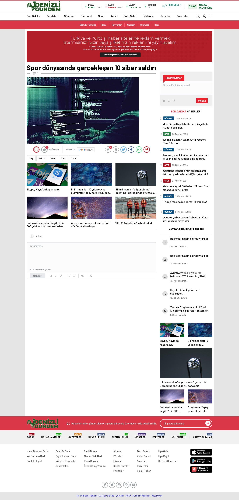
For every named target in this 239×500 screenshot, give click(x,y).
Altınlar (117, 451)
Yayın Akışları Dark (65, 456)
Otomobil (144, 24)
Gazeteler (182, 16)
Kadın (113, 16)
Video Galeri (143, 456)
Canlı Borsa (90, 451)
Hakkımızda (83, 495)
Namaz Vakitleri (51, 436)
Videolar (149, 16)
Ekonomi (86, 16)
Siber (53, 158)
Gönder (37, 275)
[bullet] (74, 276)
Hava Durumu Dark (37, 451)
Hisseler (140, 436)
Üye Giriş (163, 451)
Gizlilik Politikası (106, 495)
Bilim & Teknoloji (88, 24)
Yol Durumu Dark (36, 456)
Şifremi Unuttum (167, 461)
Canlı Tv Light (34, 461)
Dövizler (117, 456)
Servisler (52, 16)
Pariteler (158, 436)
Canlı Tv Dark (62, 451)
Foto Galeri (130, 16)
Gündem (69, 16)
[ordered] (69, 276)
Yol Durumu (179, 436)
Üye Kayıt (163, 456)
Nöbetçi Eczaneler (65, 461)
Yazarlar (165, 16)
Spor (101, 16)
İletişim (93, 495)
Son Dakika (33, 16)
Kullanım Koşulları (141, 495)
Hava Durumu (96, 436)
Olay (31, 158)
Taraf (74, 158)
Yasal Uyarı (157, 495)
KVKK (128, 495)
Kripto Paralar (202, 436)
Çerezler (120, 495)
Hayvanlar (117, 24)
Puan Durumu (120, 436)
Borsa (30, 436)
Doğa (104, 24)
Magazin (131, 24)
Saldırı (42, 158)
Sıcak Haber (144, 470)
